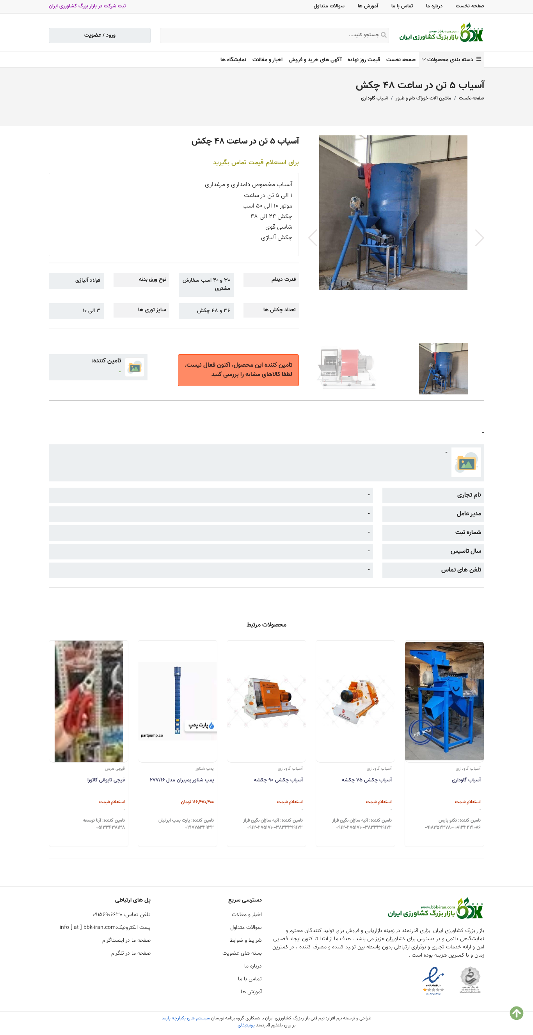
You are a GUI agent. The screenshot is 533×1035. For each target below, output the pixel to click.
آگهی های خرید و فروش (315, 60)
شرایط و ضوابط (246, 940)
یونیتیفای (246, 1025)
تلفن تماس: (121, 915)
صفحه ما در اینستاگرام (126, 940)
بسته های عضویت (242, 953)
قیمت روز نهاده (364, 60)
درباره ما (434, 6)
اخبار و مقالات (267, 60)
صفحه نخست (470, 6)
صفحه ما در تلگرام (131, 953)
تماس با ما (402, 6)
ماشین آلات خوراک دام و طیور (423, 98)
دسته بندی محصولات (451, 60)
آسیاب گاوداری (374, 98)
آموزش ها (368, 6)
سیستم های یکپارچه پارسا (186, 1018)
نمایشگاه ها (233, 60)
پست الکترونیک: (105, 927)
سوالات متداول (329, 6)
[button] (479, 238)
